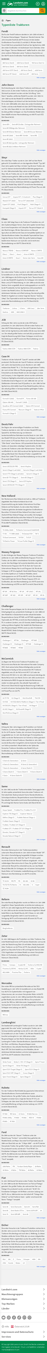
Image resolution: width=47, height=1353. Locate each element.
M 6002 (39, 1117)
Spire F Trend (39, 1062)
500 (39, 1259)
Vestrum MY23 (39, 409)
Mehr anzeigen (41, 77)
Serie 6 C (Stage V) (32, 474)
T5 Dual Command (9, 537)
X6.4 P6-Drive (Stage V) (11, 713)
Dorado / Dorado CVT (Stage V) (14, 832)
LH (24, 1263)
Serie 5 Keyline (26, 466)
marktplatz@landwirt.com (10, 1349)
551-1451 (26, 884)
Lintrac (14, 308)
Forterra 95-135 (8, 965)
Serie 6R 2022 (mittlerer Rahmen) (14, 146)
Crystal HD (21, 965)
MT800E (5, 647)
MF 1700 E (30, 591)
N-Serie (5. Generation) (29, 764)
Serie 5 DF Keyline (25, 481)
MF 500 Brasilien (8, 591)
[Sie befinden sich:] (3, 20)
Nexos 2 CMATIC (36, 250)
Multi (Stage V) (35, 204)
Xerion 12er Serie (29, 258)
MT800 (21, 647)
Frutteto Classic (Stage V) (11, 821)
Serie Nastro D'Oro (17, 1210)
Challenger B (7, 644)
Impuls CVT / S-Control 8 (21, 197)
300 (9, 1259)
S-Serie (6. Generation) (10, 760)
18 (41, 1210)
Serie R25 (35, 1207)
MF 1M (22, 591)
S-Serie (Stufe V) (8, 772)
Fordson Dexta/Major (24, 1166)
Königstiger (7, 1259)
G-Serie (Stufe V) (26, 768)
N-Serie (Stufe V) (36, 772)
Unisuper (26, 1259)
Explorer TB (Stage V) (10, 813)
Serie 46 (5, 1207)
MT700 (16, 640)
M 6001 (5, 1121)
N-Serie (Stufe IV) (16, 775)
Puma (19, 1259)
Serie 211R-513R (32, 1210)
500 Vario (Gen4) (8, 66)
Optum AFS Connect (33, 406)
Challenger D (18, 644)
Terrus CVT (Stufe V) (36, 208)
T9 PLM (20, 537)
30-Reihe (5, 1170)
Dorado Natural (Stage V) (11, 836)
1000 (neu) (30, 308)
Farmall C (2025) (21, 402)
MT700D (34, 640)
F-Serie (5, 775)
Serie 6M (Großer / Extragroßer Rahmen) (26, 124)
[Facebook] (14, 1318)
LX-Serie (21, 1114)
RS (19, 881)
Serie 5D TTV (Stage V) (10, 477)
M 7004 (5, 1114)
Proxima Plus (16, 972)
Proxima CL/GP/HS (9, 968)
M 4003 (16, 1117)
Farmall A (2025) (8, 398)
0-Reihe (13, 1170)
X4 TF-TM (6, 698)
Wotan (18, 1263)
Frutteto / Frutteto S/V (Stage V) (14, 825)
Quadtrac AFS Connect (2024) (13, 406)
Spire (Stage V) (25, 1077)
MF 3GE (13, 595)
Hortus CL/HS (23, 968)
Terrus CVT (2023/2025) (26, 200)
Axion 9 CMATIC (8, 258)
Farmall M (20, 398)
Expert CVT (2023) (9, 204)
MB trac (5, 1014)
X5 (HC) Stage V (8, 709)
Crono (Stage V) (28, 1073)
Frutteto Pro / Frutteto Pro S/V (25, 810)
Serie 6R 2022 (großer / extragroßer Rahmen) (18, 143)
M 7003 (12, 1121)
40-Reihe (31, 1170)
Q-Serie (23, 760)
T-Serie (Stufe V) (22, 772)
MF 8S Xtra (13, 591)
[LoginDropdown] (43, 4)
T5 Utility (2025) (8, 530)
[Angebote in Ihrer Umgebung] (4, 10)
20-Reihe (38, 1166)
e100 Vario (38, 70)
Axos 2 (19, 254)
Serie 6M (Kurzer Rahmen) (33, 132)
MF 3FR (20, 595)
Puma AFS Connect (9, 409)
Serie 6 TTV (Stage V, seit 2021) (13, 474)
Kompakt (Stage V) (9, 208)
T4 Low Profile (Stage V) (25, 541)
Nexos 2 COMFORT (22, 250)
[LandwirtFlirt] (29, 1318)
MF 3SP (28, 595)
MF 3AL (38, 591)
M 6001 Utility (7, 1117)
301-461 (25, 881)
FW (14, 1166)
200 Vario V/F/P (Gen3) (10, 70)
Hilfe (7, 1326)
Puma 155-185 (31, 398)
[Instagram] (9, 1318)
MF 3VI (35, 595)
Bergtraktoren (8, 928)
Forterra (27, 972)
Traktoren (6, 308)
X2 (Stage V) (15, 698)
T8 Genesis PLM (27, 533)
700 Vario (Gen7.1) (38, 63)
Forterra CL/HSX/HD (35, 965)
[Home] (17, 4)
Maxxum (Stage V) (25, 409)
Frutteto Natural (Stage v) (26, 817)
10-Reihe (39, 1170)
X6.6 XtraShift (27, 698)
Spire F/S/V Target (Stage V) (12, 1069)
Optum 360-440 (8, 402)
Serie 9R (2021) (8, 139)
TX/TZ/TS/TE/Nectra (10, 884)
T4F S (37, 533)
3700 (4, 1263)
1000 (12, 312)
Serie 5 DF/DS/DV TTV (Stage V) (14, 485)
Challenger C (7, 640)
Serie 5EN (6, 124)
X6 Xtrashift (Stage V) (23, 709)
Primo (5, 965)
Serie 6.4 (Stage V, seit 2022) (32, 470)
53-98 (32, 881)
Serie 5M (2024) (8, 135)
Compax (12, 965)
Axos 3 (18, 258)
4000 (33, 1259)
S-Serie (22, 308)
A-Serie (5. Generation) (10, 764)
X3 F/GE (5, 702)
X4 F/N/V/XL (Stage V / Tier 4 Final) (15, 705)
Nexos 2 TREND (8, 250)
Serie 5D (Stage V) (27, 477)
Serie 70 (5, 1214)
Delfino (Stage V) (8, 817)
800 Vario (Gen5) (8, 63)
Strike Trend (7, 1062)
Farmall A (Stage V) (9, 413)
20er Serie (40, 308)
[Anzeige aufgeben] (38, 4)
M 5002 (24, 1117)
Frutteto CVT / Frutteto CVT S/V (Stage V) (17, 828)
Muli (4, 1259)
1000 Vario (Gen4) (23, 63)
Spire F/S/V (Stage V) (32, 1069)
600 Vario (35, 74)
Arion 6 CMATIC (29, 254)
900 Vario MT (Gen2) (10, 74)
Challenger (25, 640)
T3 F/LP (28, 537)
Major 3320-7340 (8, 965)
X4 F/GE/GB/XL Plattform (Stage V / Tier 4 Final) (27, 702)
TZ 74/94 (5, 888)
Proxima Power (8, 965)
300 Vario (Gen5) (22, 66)
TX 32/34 (6, 881)
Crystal (39, 968)
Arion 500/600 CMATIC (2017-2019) (14, 250)
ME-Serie (13, 1114)
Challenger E (38, 644)
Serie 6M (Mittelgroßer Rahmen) (14, 128)
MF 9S (42, 595)
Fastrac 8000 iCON (9, 348)
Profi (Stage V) (22, 204)
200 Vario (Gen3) (26, 70)
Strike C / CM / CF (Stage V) (23, 1062)
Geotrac (5, 312)
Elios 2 (5, 254)
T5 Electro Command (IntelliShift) (27, 530)
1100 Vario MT (24, 74)
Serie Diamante (16, 1207)
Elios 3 (12, 254)
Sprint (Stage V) (8, 1065)
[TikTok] (19, 1318)
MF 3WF (5, 595)
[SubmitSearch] (42, 10)
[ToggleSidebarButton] (4, 4)
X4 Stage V (33, 705)
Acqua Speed (7, 810)
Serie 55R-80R (15, 1214)
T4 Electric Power (9, 541)
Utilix (32, 968)
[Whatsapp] (24, 1317)
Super (37, 884)
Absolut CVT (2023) (9, 200)
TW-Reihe (22, 1170)
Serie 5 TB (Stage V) (9, 481)
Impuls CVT (22, 208)
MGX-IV (31, 1117)
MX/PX (13, 881)
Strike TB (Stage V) (23, 1065)
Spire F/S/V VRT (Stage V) (11, 1073)
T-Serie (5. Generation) (10, 768)
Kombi (10, 1263)
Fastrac (35, 348)
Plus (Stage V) (37, 197)
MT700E (28, 644)
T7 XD (5, 533)
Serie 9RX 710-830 (22, 135)
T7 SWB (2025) (14, 533)
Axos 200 (40, 258)
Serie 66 (25, 1214)
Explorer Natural (26, 813)
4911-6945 (6, 972)
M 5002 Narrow (32, 1114)
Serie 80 (5, 1210)
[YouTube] (3, 1318)
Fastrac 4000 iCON (24, 348)
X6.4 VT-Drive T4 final (10, 698)
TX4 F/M (37, 698)
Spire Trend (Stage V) (10, 1077)
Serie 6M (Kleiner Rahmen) (12, 132)
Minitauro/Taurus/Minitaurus (13, 810)
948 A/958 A (21, 312)
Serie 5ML (33, 135)
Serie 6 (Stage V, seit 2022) (12, 470)
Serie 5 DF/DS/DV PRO (10, 466)
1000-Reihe (6, 1166)
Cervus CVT (6, 197)
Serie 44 (27, 1207)
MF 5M (5, 591)
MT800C (13, 647)
